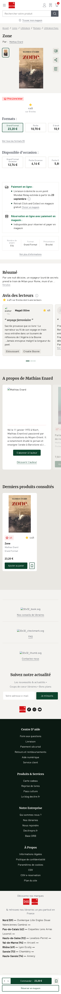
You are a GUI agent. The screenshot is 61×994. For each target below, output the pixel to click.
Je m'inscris (47, 695)
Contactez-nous (30, 658)
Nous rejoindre (30, 825)
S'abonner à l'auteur (27, 452)
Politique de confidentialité (30, 859)
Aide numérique (30, 757)
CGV (30, 869)
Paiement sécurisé (30, 746)
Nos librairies (30, 820)
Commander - (31, 980)
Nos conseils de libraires (30, 614)
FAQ (30, 636)
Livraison (30, 741)
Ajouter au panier (16, 565)
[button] (30, 279)
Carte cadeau (30, 780)
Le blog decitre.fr (30, 796)
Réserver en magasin (30, 988)
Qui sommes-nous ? (30, 814)
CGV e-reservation (31, 875)
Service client (30, 762)
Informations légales (30, 854)
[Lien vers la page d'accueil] (12, 5)
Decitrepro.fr (30, 830)
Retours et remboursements (30, 751)
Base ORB (30, 835)
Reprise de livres (30, 785)
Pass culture (30, 791)
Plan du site (30, 880)
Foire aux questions (30, 736)
